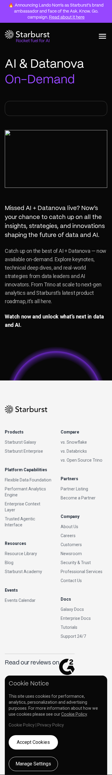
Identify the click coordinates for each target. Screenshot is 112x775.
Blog (9, 562)
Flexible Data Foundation (28, 480)
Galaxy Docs (72, 609)
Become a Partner (78, 497)
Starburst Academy (23, 571)
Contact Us (71, 580)
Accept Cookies (33, 742)
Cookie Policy (74, 714)
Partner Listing (74, 489)
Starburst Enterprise (24, 451)
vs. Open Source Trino (81, 460)
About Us (69, 526)
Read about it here (67, 17)
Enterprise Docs (76, 618)
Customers (71, 544)
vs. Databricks (74, 451)
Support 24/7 (73, 636)
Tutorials (69, 627)
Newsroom (71, 553)
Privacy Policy (50, 725)
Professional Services (81, 571)
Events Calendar (20, 600)
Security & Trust (76, 562)
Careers (68, 535)
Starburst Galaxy (20, 442)
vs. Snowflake (74, 442)
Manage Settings (33, 764)
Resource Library (21, 553)
